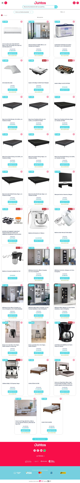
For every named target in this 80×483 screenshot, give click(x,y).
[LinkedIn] (41, 451)
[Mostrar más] (40, 439)
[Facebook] (38, 451)
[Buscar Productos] (56, 6)
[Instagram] (35, 451)
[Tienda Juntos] (40, 3)
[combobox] (40, 6)
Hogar (5, 15)
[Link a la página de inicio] (2, 15)
